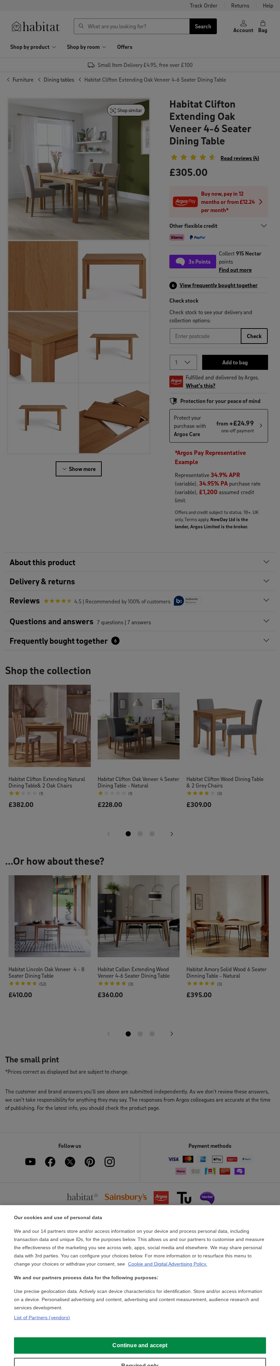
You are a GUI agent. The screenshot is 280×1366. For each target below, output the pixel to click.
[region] (140, 1285)
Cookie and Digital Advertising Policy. (167, 1264)
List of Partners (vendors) (42, 1317)
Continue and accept (139, 1345)
